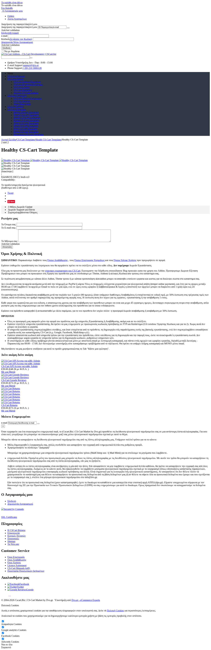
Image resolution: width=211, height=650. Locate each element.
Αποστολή (7, 247)
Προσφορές (13, 538)
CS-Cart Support (22, 101)
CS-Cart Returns (9, 405)
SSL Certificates (9, 517)
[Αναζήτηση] (31, 57)
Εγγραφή (14, 33)
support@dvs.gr (31, 65)
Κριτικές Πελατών (16, 535)
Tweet (10, 193)
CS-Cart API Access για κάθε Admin (19, 366)
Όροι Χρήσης (14, 562)
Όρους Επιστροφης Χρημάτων (89, 260)
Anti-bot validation (10, 30)
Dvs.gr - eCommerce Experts (86, 600)
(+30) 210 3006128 (32, 68)
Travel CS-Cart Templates (26, 115)
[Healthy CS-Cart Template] (15, 160)
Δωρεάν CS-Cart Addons (26, 92)
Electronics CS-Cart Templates (29, 134)
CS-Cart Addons (15, 79)
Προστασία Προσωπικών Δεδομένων (25, 571)
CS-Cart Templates (16, 109)
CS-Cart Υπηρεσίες (17, 95)
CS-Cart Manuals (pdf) (18, 568)
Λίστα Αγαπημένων (17, 19)
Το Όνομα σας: (8, 224)
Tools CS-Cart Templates (26, 126)
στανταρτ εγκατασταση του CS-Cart (62, 270)
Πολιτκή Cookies (115, 610)
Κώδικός (5, 39)
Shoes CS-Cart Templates (26, 123)
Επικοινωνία (13, 533)
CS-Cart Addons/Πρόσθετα (27, 81)
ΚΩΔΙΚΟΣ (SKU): (10, 177)
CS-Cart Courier (22, 87)
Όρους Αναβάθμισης (57, 260)
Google (30, 589)
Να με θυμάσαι (11, 51)
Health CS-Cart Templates (26, 120)
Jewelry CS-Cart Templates (27, 117)
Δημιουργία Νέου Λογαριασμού (17, 42)
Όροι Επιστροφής (16, 557)
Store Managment (22, 104)
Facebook (24, 584)
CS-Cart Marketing (23, 90)
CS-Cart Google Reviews (13, 380)
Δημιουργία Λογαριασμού (20, 504)
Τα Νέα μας (13, 544)
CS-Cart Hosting (15, 106)
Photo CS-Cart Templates (26, 131)
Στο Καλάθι (7, 8)
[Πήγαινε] (68, 27)
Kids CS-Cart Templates (25, 129)
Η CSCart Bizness (16, 530)
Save (12, 201)
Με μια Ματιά (8, 372)
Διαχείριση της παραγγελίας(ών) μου (19, 27)
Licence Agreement (16, 565)
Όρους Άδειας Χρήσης (125, 260)
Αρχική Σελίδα (8, 139)
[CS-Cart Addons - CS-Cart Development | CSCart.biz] (28, 54)
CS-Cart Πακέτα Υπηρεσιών (28, 98)
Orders (10, 16)
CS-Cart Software (16, 76)
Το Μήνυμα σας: (9, 241)
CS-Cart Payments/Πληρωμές (28, 84)
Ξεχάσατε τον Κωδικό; (21, 39)
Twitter (20, 587)
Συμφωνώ (6, 647)
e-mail (4, 36)
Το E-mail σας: (8, 227)
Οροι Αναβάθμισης (16, 560)
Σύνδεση (5, 33)
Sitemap (11, 541)
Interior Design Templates (26, 112)
